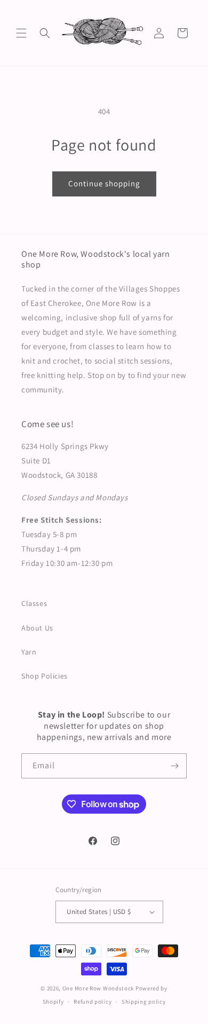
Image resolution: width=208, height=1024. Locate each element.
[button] (21, 33)
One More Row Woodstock (98, 988)
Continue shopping (104, 183)
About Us (37, 628)
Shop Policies (44, 676)
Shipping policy (144, 1001)
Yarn (28, 652)
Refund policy (92, 1001)
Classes (34, 603)
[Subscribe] (174, 765)
